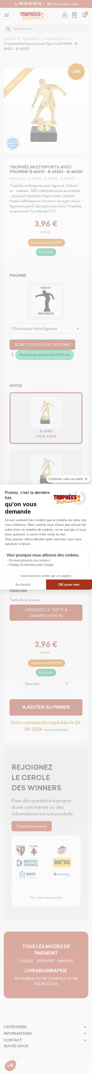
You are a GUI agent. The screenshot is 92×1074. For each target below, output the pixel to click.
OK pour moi (68, 584)
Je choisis (22, 584)
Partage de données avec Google (31, 565)
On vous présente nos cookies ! (30, 560)
